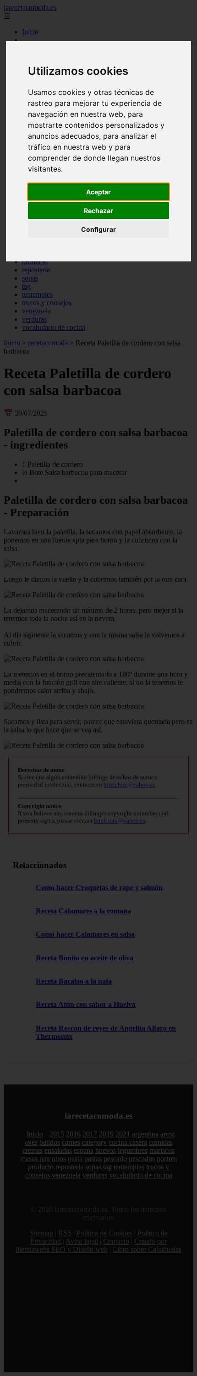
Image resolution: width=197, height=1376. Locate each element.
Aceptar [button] (98, 192)
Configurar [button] (98, 229)
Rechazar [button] (98, 210)
